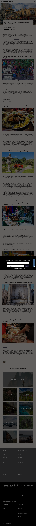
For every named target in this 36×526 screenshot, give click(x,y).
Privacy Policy (23, 268)
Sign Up (26, 266)
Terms (19, 268)
